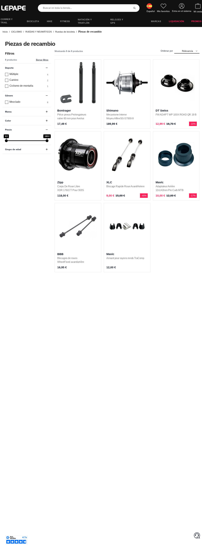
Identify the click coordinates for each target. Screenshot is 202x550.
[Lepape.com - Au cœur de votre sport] (16, 8)
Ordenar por (167, 51)
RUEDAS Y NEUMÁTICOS (38, 31)
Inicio (5, 31)
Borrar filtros (42, 60)
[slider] (6, 140)
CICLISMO (16, 31)
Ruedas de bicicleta (65, 31)
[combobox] (85, 8)
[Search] (134, 8)
